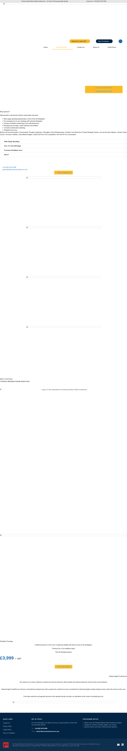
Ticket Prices (112, 47)
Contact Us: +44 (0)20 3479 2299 (96, 1)
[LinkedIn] (122, 745)
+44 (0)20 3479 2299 (39, 728)
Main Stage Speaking (11, 141)
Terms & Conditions (9, 733)
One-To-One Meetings (12, 146)
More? (6, 155)
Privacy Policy (7, 726)
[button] (63, 141)
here (82, 627)
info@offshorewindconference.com (45, 731)
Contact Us (80, 47)
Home (46, 47)
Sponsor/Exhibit (61, 47)
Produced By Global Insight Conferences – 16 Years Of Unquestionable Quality (45, 1)
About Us (96, 47)
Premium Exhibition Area (13, 150)
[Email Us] (118, 745)
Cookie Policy (7, 729)
